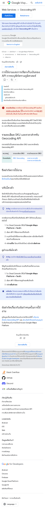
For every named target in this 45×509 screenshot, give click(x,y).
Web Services (9, 9)
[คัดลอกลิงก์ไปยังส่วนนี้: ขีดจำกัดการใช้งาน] (24, 170)
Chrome (5, 474)
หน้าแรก (4, 52)
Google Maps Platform (26, 52)
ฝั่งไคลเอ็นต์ (6, 179)
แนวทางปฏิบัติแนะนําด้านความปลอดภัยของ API (17, 409)
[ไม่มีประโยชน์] (20, 62)
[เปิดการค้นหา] (31, 2)
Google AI (5, 485)
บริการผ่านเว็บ (6, 434)
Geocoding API (28, 9)
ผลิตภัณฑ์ (13, 52)
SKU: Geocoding (18, 158)
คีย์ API (40, 111)
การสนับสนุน (6, 451)
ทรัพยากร (8, 57)
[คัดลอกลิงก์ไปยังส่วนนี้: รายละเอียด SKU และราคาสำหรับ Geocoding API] (23, 138)
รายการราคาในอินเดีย (34, 160)
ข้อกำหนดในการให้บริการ (9, 455)
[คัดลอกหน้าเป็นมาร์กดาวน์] (12, 80)
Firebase (5, 477)
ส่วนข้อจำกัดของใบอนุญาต (33, 320)
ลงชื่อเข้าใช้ (38, 3)
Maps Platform (24, 2)
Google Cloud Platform (10, 481)
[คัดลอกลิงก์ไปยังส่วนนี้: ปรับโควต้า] (16, 188)
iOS (3, 426)
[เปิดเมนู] (3, 3)
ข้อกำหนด (5, 498)
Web (3, 430)
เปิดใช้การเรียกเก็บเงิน (13, 111)
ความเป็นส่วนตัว (15, 498)
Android (5, 423)
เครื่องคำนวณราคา (29, 211)
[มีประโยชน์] (17, 62)
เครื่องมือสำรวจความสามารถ (11, 405)
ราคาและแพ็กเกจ (7, 444)
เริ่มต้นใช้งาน (9, 16)
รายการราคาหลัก (32, 158)
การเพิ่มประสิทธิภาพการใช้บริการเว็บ (13, 413)
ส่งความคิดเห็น (9, 67)
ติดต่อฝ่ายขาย (24, 16)
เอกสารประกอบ (9, 54)
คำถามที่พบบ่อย (7, 402)
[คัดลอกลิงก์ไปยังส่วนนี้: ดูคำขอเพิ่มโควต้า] (20, 250)
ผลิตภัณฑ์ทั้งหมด (7, 489)
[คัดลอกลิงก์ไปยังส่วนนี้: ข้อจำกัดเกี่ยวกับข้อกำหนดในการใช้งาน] (8, 311)
